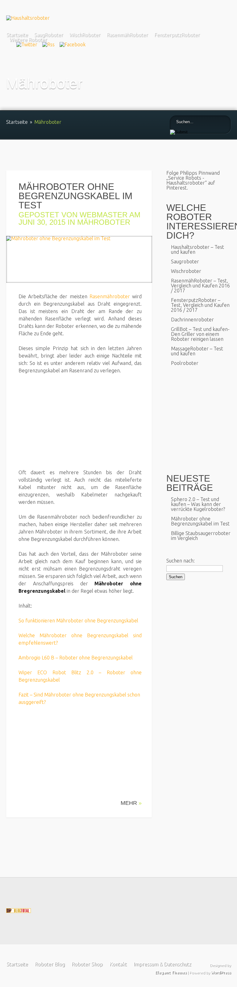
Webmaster (103, 215)
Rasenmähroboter (109, 296)
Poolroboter (184, 363)
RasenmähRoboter (127, 34)
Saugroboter (185, 261)
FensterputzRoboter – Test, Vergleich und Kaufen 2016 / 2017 (200, 305)
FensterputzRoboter (177, 34)
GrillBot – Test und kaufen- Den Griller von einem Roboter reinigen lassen (200, 334)
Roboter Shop (86, 964)
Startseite (17, 34)
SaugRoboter (48, 34)
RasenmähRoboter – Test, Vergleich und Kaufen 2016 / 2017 (200, 285)
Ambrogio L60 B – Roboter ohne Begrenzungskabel (76, 657)
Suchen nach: (180, 560)
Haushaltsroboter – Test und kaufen (197, 249)
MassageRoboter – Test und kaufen (197, 351)
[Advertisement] (70, 425)
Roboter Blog (49, 964)
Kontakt (118, 964)
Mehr (131, 803)
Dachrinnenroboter (192, 319)
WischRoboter (84, 34)
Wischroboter (186, 271)
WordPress (221, 972)
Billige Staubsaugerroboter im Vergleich (201, 535)
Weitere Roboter (28, 39)
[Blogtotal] (18, 911)
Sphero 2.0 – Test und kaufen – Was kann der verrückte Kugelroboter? (198, 504)
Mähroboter (103, 222)
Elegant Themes (170, 972)
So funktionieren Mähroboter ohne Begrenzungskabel (78, 620)
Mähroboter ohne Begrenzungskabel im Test (75, 196)
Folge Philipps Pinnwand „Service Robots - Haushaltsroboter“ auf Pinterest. (193, 180)
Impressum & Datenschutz (162, 964)
